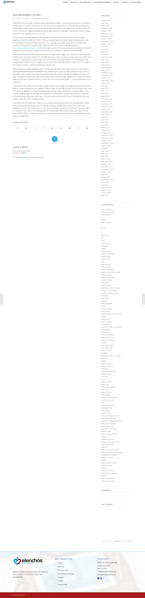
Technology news (107, 400)
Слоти (103, 468)
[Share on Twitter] (26, 128)
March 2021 (105, 127)
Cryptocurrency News (109, 290)
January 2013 (106, 193)
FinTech (104, 301)
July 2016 (104, 185)
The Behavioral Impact (66, 574)
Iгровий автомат (107, 337)
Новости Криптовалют (110, 450)
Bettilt (103, 249)
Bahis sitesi (105, 243)
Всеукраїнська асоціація (110, 416)
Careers (60, 577)
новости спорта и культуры (112, 452)
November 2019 (107, 169)
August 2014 (105, 190)
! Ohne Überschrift (108, 212)
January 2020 (106, 164)
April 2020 (105, 156)
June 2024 (105, 49)
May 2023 (104, 60)
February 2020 (106, 161)
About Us (61, 566)
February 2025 (106, 28)
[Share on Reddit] (78, 128)
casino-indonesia (107, 270)
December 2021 (107, 104)
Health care (105, 319)
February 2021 (106, 130)
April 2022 (105, 94)
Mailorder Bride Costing (27, 15)
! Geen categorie (107, 209)
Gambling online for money (111, 314)
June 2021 (105, 120)
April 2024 (105, 54)
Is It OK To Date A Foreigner (111, 327)
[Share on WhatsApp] (34, 128)
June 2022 (105, 88)
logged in (25, 157)
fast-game (105, 298)
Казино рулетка (107, 439)
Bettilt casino (106, 251)
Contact (60, 581)
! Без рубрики (106, 215)
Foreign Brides (106, 303)
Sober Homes (106, 392)
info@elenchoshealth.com (106, 572)
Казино (104, 437)
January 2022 (106, 101)
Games (103, 316)
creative (46, 18)
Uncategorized (36, 18)
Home (60, 563)
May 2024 (104, 52)
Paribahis (104, 369)
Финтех (104, 476)
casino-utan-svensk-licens (110, 272)
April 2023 (105, 62)
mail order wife (106, 348)
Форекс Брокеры (107, 478)
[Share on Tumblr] (61, 128)
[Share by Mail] (87, 128)
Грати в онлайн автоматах (111, 421)
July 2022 (104, 86)
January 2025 (106, 31)
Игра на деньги (107, 426)
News (103, 361)
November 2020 (107, 138)
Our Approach (63, 570)
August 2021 (105, 114)
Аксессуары (105, 410)
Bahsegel (104, 246)
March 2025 (105, 26)
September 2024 (107, 41)
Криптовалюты (107, 444)
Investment (105, 324)
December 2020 (107, 135)
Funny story (105, 311)
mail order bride (107, 345)
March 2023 (105, 65)
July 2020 (104, 148)
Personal (104, 376)
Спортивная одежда (109, 473)
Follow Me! (117, 541)
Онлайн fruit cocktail (109, 455)
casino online (106, 267)
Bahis (103, 241)
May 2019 (104, 174)
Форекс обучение (108, 481)
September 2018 (107, 180)
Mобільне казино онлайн (111, 356)
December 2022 (107, 73)
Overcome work (107, 366)
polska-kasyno (106, 382)
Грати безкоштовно (109, 418)
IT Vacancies (105, 330)
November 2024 (107, 36)
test (102, 403)
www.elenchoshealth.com (106, 574)
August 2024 (105, 44)
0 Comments (25, 18)
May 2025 (104, 23)
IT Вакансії (105, 332)
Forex (103, 306)
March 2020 (105, 159)
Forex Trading (106, 309)
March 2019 (105, 177)
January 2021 (106, 133)
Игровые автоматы (108, 429)
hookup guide (106, 322)
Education (105, 296)
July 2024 (104, 46)
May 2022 (104, 91)
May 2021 (104, 122)
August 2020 (105, 146)
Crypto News (106, 285)
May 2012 (104, 195)
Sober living (105, 395)
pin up (103, 379)
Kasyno (104, 343)
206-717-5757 (102, 569)
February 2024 (106, 57)
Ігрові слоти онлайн (109, 434)
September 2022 (107, 80)
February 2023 (106, 67)
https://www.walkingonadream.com (26, 48)
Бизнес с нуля (106, 413)
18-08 (103, 220)
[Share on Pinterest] (43, 128)
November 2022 (107, 75)
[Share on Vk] (69, 128)
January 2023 (106, 70)
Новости (104, 447)
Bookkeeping (106, 264)
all (102, 238)
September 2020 (107, 143)
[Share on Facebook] (17, 128)
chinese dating (106, 280)
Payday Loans (106, 374)
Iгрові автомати (107, 340)
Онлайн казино (107, 457)
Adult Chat (105, 235)
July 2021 (104, 117)
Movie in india (106, 350)
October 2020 (106, 140)
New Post (104, 358)
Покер (103, 460)
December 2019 (107, 167)
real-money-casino (108, 387)
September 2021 (107, 112)
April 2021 (105, 125)
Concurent (105, 283)
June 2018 (105, 182)
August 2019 (105, 172)
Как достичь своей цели (110, 442)
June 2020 (105, 151)
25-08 (103, 228)
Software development (109, 397)
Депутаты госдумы (108, 424)
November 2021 (107, 107)
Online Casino (106, 363)
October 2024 (106, 39)
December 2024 (107, 33)
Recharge (104, 390)
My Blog (104, 353)
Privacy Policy (62, 584)
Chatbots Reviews (107, 277)
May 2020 (104, 154)
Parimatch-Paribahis (108, 371)
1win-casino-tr (106, 222)
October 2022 (106, 78)
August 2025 (105, 20)
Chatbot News (106, 275)
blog (103, 262)
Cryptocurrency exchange (110, 288)
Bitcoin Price (105, 259)
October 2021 (106, 109)
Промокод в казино (109, 463)
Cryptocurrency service (109, 293)
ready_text (105, 384)
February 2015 (106, 187)
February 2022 (106, 99)
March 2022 (105, 96)
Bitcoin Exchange (107, 254)
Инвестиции (106, 431)
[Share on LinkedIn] (52, 128)
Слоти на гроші (107, 470)
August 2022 (105, 83)
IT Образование (107, 335)
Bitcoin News (106, 256)
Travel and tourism (108, 405)
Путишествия (106, 465)
